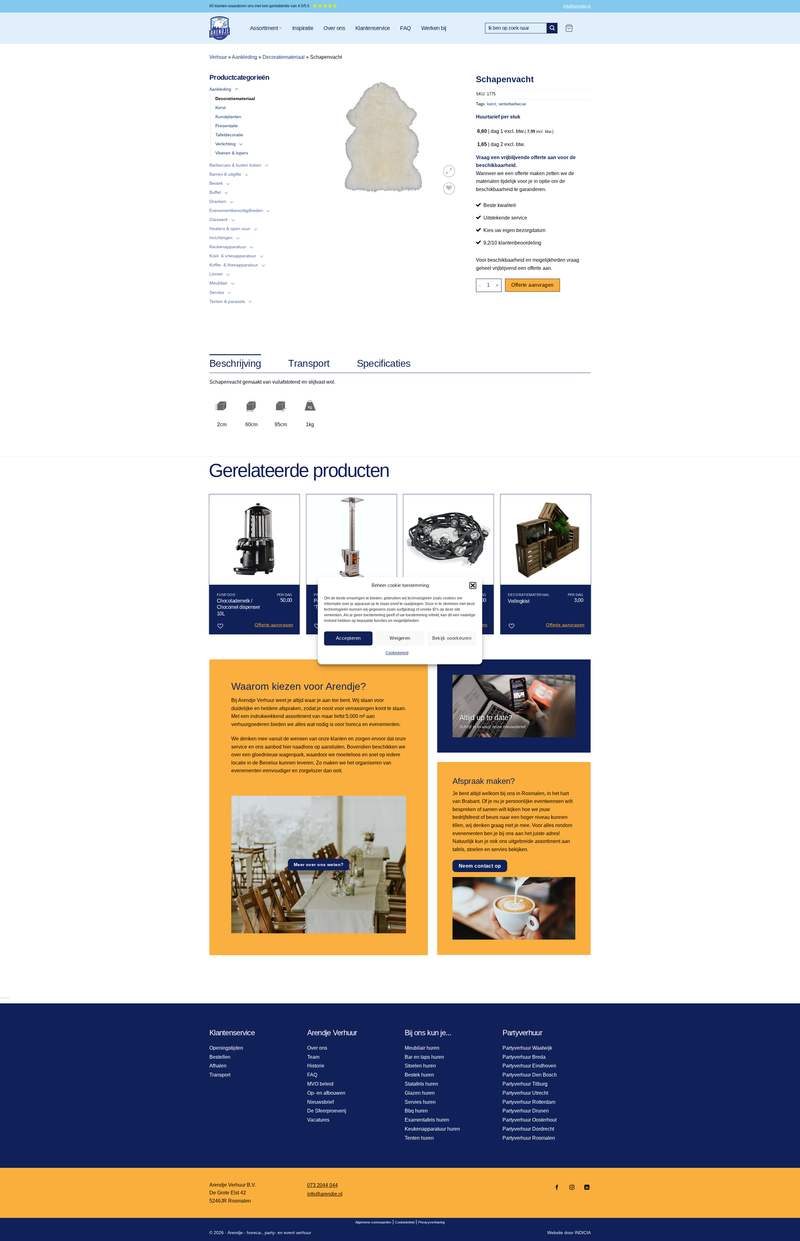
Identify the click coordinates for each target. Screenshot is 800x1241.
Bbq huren (416, 1110)
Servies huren (420, 1102)
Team (313, 1057)
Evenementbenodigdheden (236, 210)
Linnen (216, 273)
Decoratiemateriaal (283, 57)
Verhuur (218, 57)
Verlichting (225, 143)
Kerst (220, 107)
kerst (491, 104)
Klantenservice (372, 28)
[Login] (585, 28)
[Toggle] (236, 89)
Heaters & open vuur (229, 228)
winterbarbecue (512, 104)
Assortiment (264, 28)
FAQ (405, 28)
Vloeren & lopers (231, 152)
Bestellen (219, 1057)
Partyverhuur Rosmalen (528, 1138)
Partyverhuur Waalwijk (527, 1048)
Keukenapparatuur (227, 246)
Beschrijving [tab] (235, 363)
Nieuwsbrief (320, 1102)
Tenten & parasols (227, 301)
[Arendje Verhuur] (225, 28)
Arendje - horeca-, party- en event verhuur (269, 1232)
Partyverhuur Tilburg (525, 1084)
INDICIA (583, 1232)
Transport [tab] (308, 363)
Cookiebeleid (397, 653)
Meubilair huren (422, 1048)
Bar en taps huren (424, 1057)
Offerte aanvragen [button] (274, 624)
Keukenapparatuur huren (432, 1129)
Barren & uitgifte (225, 174)
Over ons (334, 28)
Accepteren (348, 638)
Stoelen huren (420, 1065)
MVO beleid (320, 1084)
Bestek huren (419, 1074)
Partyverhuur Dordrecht (528, 1129)
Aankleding (244, 57)
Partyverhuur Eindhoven (529, 1065)
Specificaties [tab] (384, 363)
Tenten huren (419, 1138)
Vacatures (318, 1119)
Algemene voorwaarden (373, 1222)
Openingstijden (226, 1048)
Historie (315, 1065)
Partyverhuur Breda (524, 1057)
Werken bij (433, 28)
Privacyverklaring (431, 1222)
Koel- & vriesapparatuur (232, 255)
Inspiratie (302, 28)
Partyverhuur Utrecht (525, 1093)
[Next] (590, 566)
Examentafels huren (427, 1119)
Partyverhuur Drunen (525, 1110)
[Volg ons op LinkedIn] (585, 1187)
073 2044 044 (322, 1185)
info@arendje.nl (577, 6)
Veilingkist (518, 601)
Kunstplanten (228, 116)
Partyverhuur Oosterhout (529, 1119)
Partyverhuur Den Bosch (529, 1074)
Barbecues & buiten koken (235, 165)
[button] (473, 585)
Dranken (217, 201)
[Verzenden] (552, 28)
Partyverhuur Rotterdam (528, 1102)
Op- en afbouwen (326, 1093)
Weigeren (400, 638)
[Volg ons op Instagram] (572, 1187)
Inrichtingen (220, 237)
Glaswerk (218, 219)
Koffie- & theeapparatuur (233, 264)
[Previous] (209, 566)
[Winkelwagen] (569, 28)
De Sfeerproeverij (326, 1110)
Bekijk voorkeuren (452, 638)
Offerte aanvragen (532, 285)
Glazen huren (420, 1093)
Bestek (216, 183)
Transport (219, 1074)
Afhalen (218, 1065)
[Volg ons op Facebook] (557, 1187)
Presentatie (226, 125)
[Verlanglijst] (449, 188)
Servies (216, 292)
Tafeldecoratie (229, 134)
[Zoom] (449, 171)
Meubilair (218, 282)
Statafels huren (421, 1084)
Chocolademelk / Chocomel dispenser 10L (238, 607)
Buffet (215, 192)
